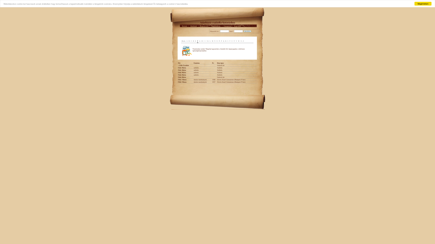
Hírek (183, 41)
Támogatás (227, 26)
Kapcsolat (237, 26)
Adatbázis (193, 26)
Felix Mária (182, 68)
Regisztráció (204, 26)
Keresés (184, 26)
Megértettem (423, 3)
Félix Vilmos (182, 80)
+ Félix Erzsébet (183, 65)
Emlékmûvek (215, 26)
